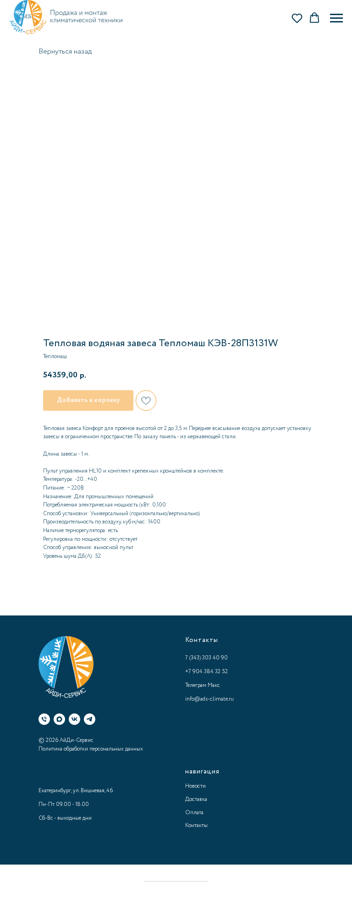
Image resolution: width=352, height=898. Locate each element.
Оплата (194, 812)
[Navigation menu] (336, 18)
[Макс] (59, 719)
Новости (195, 786)
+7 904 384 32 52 (206, 671)
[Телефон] (44, 719)
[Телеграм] (89, 719)
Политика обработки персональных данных (90, 749)
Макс (214, 685)
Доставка (196, 799)
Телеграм (195, 685)
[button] (297, 17)
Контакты (196, 825)
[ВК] (74, 719)
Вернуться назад (65, 51)
